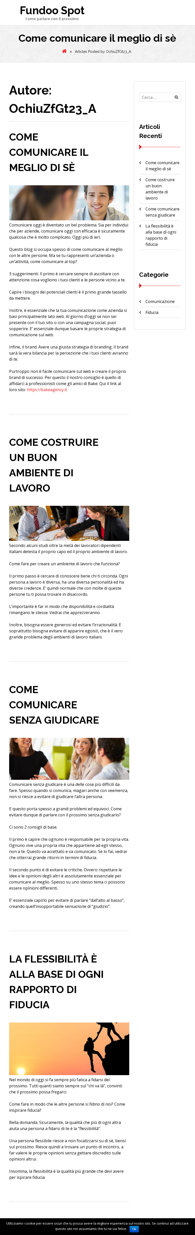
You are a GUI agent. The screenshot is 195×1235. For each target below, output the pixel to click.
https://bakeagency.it (47, 389)
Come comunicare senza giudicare (54, 704)
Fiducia (151, 312)
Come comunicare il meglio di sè (48, 152)
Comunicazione (160, 301)
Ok (134, 1229)
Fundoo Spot (52, 10)
